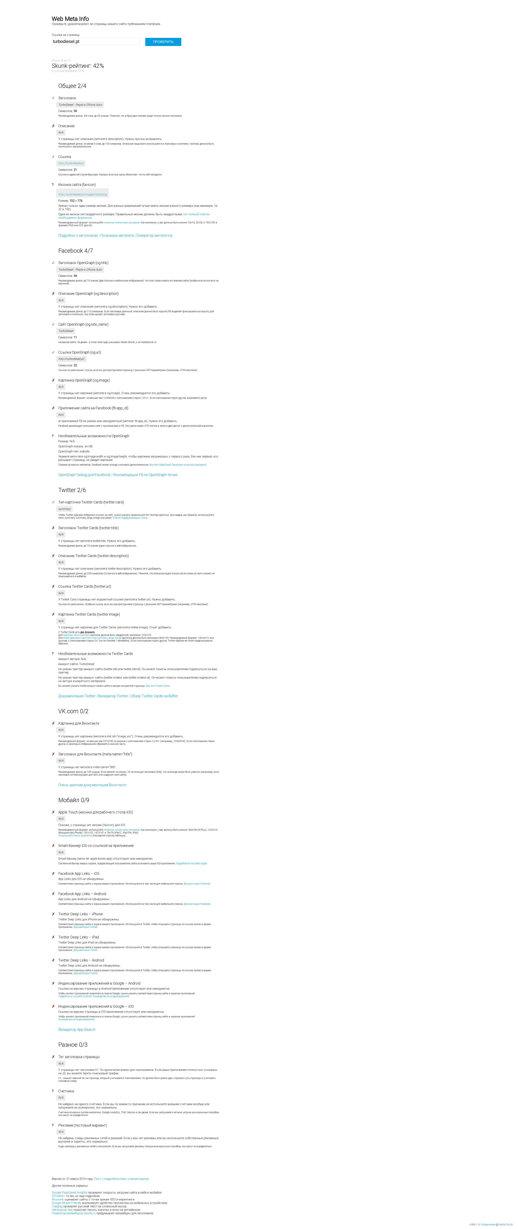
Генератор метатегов (154, 235)
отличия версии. (138, 1179)
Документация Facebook (197, 883)
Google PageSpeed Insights (69, 1192)
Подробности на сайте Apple (191, 863)
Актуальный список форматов (75, 835)
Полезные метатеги (117, 235)
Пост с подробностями (110, 1179)
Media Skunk (506, 1224)
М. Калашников (486, 1224)
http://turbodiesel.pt (70, 163)
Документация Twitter (77, 696)
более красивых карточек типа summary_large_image (92, 637)
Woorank (58, 1199)
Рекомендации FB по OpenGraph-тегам (145, 475)
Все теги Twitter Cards (158, 685)
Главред (57, 1206)
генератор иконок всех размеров (122, 222)
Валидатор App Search (76, 1029)
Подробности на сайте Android (74, 996)
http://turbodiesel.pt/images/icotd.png (82, 194)
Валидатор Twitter (113, 696)
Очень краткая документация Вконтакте (92, 785)
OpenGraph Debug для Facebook (84, 475)
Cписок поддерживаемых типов (130, 517)
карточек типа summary (76, 635)
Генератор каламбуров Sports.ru (74, 1213)
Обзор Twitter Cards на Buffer (154, 696)
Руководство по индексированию (111, 996)
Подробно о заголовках (78, 235)
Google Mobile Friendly (66, 1203)
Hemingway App (62, 1210)
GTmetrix (57, 1196)
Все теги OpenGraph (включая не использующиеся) (178, 464)
